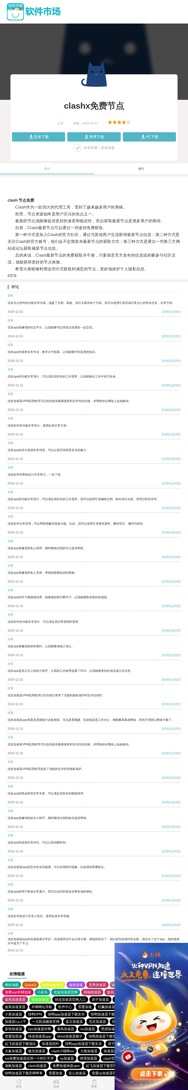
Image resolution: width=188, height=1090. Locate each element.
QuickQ (30, 985)
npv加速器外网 (39, 1029)
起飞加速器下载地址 (20, 1044)
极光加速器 (36, 1051)
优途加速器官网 (66, 992)
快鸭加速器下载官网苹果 (24, 1073)
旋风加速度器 (52, 985)
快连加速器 (40, 999)
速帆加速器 (13, 1066)
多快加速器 (13, 1029)
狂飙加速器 (106, 1007)
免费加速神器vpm (66, 1066)
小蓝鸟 (42, 992)
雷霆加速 (85, 1007)
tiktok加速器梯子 (69, 1036)
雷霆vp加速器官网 (105, 1073)
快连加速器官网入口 (70, 999)
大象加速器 (13, 1051)
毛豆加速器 (97, 1022)
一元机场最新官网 (45, 1022)
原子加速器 (100, 999)
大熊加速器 (88, 1051)
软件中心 (65, 1007)
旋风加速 (76, 985)
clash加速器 (37, 1066)
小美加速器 (13, 1014)
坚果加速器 (97, 985)
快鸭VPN (35, 1014)
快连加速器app (39, 1036)
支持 (164, 311)
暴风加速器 (65, 1029)
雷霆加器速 (13, 1036)
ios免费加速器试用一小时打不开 (29, 1058)
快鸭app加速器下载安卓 (66, 1014)
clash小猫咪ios (62, 1051)
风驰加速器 (92, 992)
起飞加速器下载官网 (101, 1066)
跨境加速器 (88, 1058)
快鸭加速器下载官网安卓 (110, 1014)
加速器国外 (50, 1044)
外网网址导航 (42, 1007)
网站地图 (12, 985)
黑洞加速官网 (111, 1029)
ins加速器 (87, 1029)
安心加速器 (77, 1073)
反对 (174, 311)
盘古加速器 (74, 1022)
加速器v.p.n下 (15, 1022)
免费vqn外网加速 (18, 992)
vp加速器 (67, 1058)
